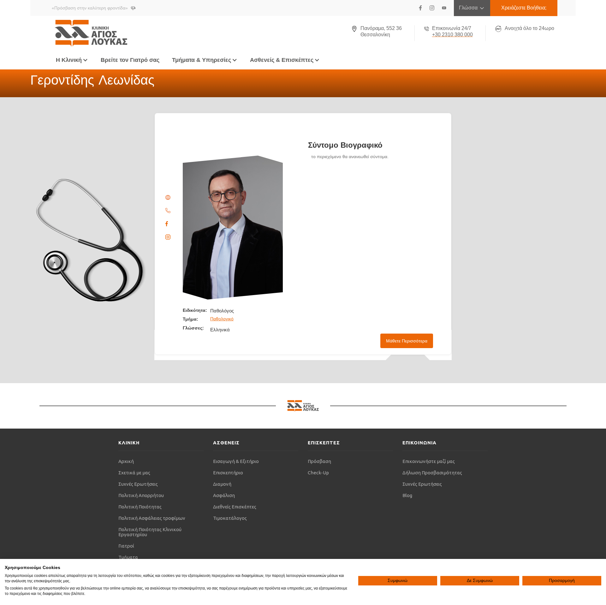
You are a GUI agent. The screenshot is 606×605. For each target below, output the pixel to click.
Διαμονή (222, 484)
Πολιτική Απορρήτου (141, 495)
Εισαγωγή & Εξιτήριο (236, 461)
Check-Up (318, 472)
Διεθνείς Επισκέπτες (234, 506)
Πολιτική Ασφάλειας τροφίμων (151, 518)
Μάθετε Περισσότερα (406, 340)
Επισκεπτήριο (228, 472)
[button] (72, 59)
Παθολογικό (222, 318)
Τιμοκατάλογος (230, 518)
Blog (407, 495)
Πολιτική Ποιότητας (140, 506)
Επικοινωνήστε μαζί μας (428, 461)
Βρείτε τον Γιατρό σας (130, 60)
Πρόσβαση (319, 461)
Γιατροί (126, 546)
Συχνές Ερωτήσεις (138, 484)
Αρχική (126, 461)
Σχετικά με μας (134, 472)
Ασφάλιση (224, 495)
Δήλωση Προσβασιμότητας (432, 472)
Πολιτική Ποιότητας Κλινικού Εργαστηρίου (149, 532)
